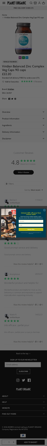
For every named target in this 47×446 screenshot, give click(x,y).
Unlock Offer (30, 229)
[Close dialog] (44, 210)
